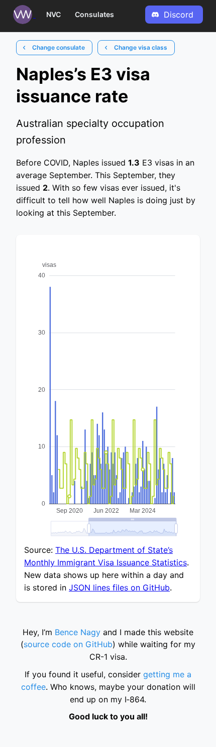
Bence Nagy (77, 632)
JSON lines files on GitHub (119, 587)
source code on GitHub (68, 644)
